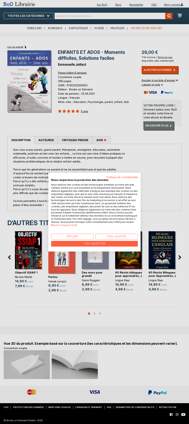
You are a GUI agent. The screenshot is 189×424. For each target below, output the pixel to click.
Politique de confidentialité (122, 177)
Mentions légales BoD (64, 225)
